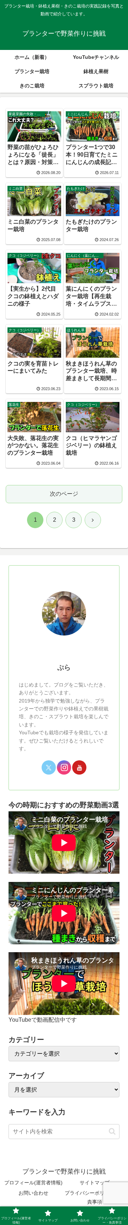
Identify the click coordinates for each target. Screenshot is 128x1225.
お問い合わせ (33, 1193)
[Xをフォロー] (49, 767)
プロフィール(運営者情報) (33, 1182)
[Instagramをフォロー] (64, 767)
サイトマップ (95, 1182)
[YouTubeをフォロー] (79, 767)
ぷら (64, 667)
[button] (112, 1131)
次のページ (64, 494)
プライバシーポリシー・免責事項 (94, 1197)
